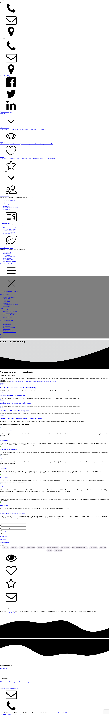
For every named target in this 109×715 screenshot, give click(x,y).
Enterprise (2, 113)
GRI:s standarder (93, 547)
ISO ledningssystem (5, 309)
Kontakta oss (3, 668)
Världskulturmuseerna (5, 486)
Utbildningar (6, 209)
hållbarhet (49, 550)
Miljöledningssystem (8, 230)
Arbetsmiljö (12, 291)
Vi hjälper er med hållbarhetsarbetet (9, 612)
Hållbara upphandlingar (9, 200)
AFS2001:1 (5, 547)
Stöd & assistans (4, 294)
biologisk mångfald (65, 547)
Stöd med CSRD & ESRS (9, 261)
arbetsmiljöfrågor (31, 547)
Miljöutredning (7, 258)
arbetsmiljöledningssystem (52, 547)
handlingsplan (103, 547)
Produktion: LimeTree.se (69, 712)
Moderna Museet (4, 440)
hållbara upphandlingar (16, 381)
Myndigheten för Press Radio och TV (8, 449)
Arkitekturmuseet (4, 505)
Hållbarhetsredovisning (9, 256)
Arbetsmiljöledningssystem (10, 227)
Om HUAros (7, 688)
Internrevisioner (7, 233)
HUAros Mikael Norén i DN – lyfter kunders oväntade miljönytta (21, 418)
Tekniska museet (3, 496)
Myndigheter (6, 204)
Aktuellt (2, 264)
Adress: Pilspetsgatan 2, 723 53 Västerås (10, 714)
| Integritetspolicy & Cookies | (55, 712)
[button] (54, 9)
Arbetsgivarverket (4, 477)
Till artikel (2, 383)
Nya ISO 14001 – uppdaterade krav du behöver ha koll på (18, 387)
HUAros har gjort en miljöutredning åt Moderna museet (12, 513)
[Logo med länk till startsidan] (6, 112)
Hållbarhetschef (7, 252)
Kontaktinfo (3, 532)
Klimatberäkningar (8, 259)
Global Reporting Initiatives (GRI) (79, 547)
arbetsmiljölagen (41, 547)
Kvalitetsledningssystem (9, 229)
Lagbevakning (7, 201)
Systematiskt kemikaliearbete (10, 207)
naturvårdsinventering (51, 381)
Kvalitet (17, 291)
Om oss (6, 264)
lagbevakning (32, 381)
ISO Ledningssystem (5, 223)
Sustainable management (6, 248)
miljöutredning (41, 381)
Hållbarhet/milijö (4, 291)
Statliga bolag (6, 206)
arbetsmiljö (22, 547)
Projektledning (7, 253)
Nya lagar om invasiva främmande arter (13, 395)
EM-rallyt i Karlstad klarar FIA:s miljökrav (14, 410)
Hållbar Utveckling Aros (6, 76)
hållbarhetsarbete (58, 550)
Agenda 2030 (6, 255)
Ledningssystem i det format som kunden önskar (15, 403)
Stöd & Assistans (4, 196)
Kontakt (10, 264)
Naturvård (5, 203)
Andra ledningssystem (9, 232)
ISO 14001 (26, 381)
